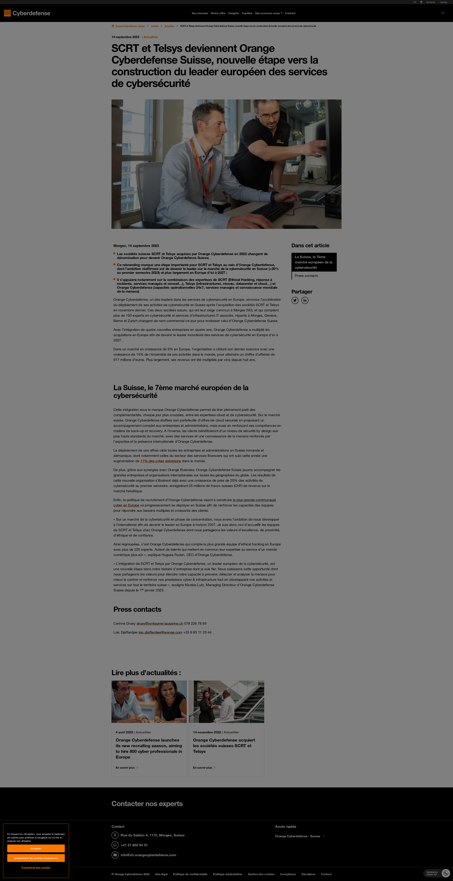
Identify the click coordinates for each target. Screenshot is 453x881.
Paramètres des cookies (36, 867)
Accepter (36, 848)
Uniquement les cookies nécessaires (36, 858)
